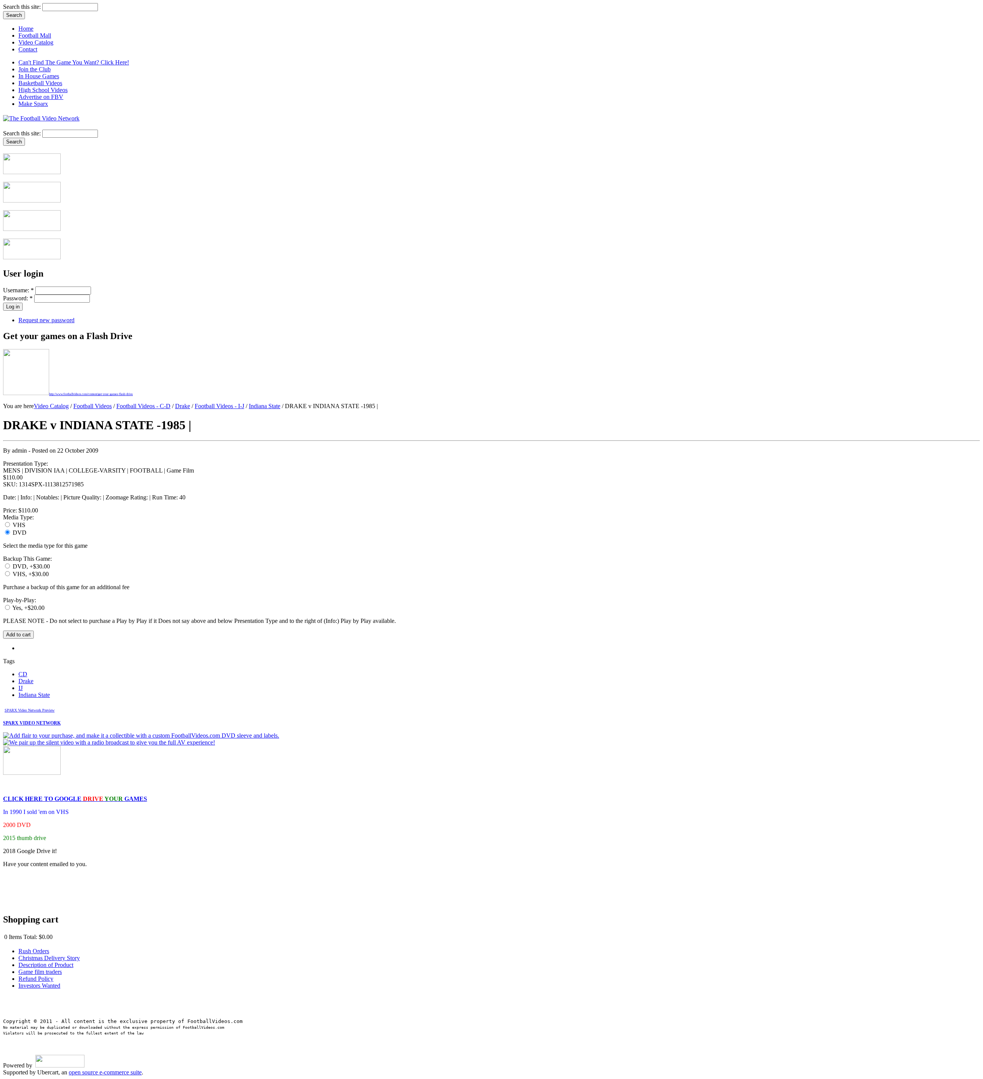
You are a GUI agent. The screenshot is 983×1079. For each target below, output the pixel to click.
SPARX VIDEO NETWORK (32, 723)
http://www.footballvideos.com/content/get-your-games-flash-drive (91, 394)
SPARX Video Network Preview (30, 710)
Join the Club (34, 69)
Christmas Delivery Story (49, 958)
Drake (182, 406)
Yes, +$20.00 (28, 608)
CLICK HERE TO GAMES (75, 799)
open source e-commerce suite (105, 1072)
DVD (18, 532)
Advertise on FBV (40, 97)
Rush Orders (33, 951)
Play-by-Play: (19, 600)
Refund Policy (35, 978)
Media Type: (18, 517)
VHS (18, 525)
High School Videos (43, 90)
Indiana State (264, 406)
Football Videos (92, 406)
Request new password (46, 320)
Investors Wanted (39, 985)
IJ (20, 688)
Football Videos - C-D (143, 406)
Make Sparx (33, 103)
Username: (18, 290)
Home (25, 28)
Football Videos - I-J (219, 406)
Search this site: (22, 6)
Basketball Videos (40, 83)
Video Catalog (35, 42)
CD (22, 674)
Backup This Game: (27, 558)
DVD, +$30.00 (30, 566)
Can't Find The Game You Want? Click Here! (73, 62)
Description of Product (45, 965)
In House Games (38, 76)
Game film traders (40, 972)
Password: (18, 298)
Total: (30, 937)
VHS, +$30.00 (30, 574)
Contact (27, 49)
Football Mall (34, 35)
